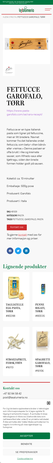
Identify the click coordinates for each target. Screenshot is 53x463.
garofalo (30, 220)
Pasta (13, 17)
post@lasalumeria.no (15, 398)
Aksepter (26, 436)
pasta (40, 220)
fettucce (18, 220)
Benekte (26, 444)
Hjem (6, 17)
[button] (48, 403)
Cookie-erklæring (25, 459)
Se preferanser (26, 452)
